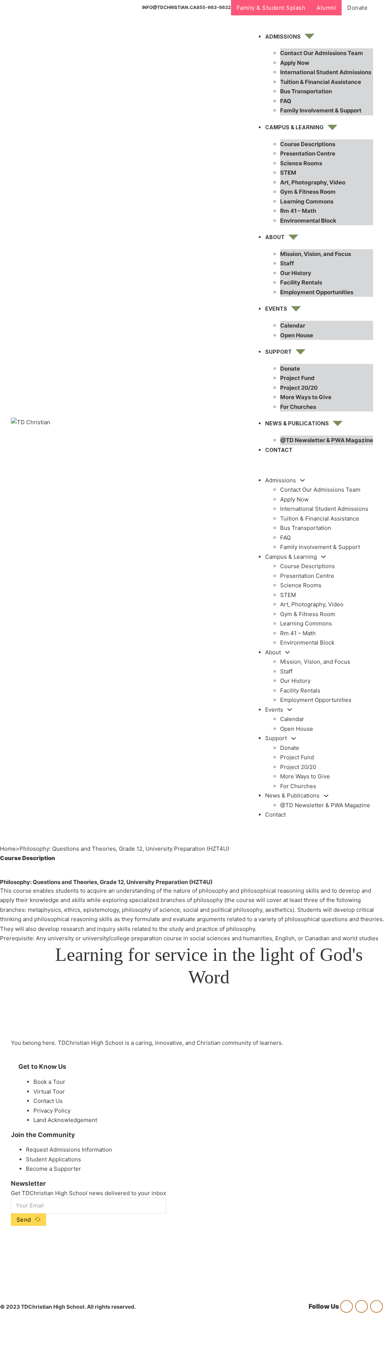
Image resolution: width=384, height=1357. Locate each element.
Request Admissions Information (69, 1149)
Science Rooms (301, 163)
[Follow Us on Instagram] (346, 1306)
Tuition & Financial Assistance (320, 81)
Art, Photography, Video (312, 182)
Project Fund (297, 378)
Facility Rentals (301, 282)
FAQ (285, 101)
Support (278, 352)
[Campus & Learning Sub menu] (332, 127)
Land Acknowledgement (65, 1120)
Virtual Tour (49, 1091)
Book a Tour (49, 1081)
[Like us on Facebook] (361, 1306)
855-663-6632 (213, 7)
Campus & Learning (294, 127)
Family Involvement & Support (321, 110)
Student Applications (53, 1159)
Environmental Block (308, 220)
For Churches (298, 406)
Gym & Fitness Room (308, 191)
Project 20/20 (299, 387)
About (275, 237)
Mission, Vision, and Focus (315, 253)
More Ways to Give (306, 397)
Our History (295, 273)
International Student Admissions (325, 72)
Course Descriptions (307, 144)
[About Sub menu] (293, 237)
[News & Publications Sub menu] (338, 423)
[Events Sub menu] (296, 309)
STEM (288, 172)
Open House (296, 335)
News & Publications (297, 423)
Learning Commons (306, 201)
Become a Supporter (53, 1168)
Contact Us (48, 1100)
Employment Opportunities (316, 292)
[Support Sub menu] (301, 352)
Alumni (326, 7)
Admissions (283, 36)
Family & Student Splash (271, 7)
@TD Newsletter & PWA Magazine (326, 440)
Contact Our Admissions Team (321, 53)
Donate (357, 7)
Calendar (292, 325)
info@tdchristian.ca (169, 7)
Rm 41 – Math (298, 210)
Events (276, 308)
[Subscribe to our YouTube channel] (376, 1306)
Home (8, 848)
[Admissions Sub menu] (309, 36)
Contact (278, 450)
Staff (287, 263)
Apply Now (294, 62)
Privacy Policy (51, 1110)
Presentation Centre (307, 153)
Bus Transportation (306, 91)
